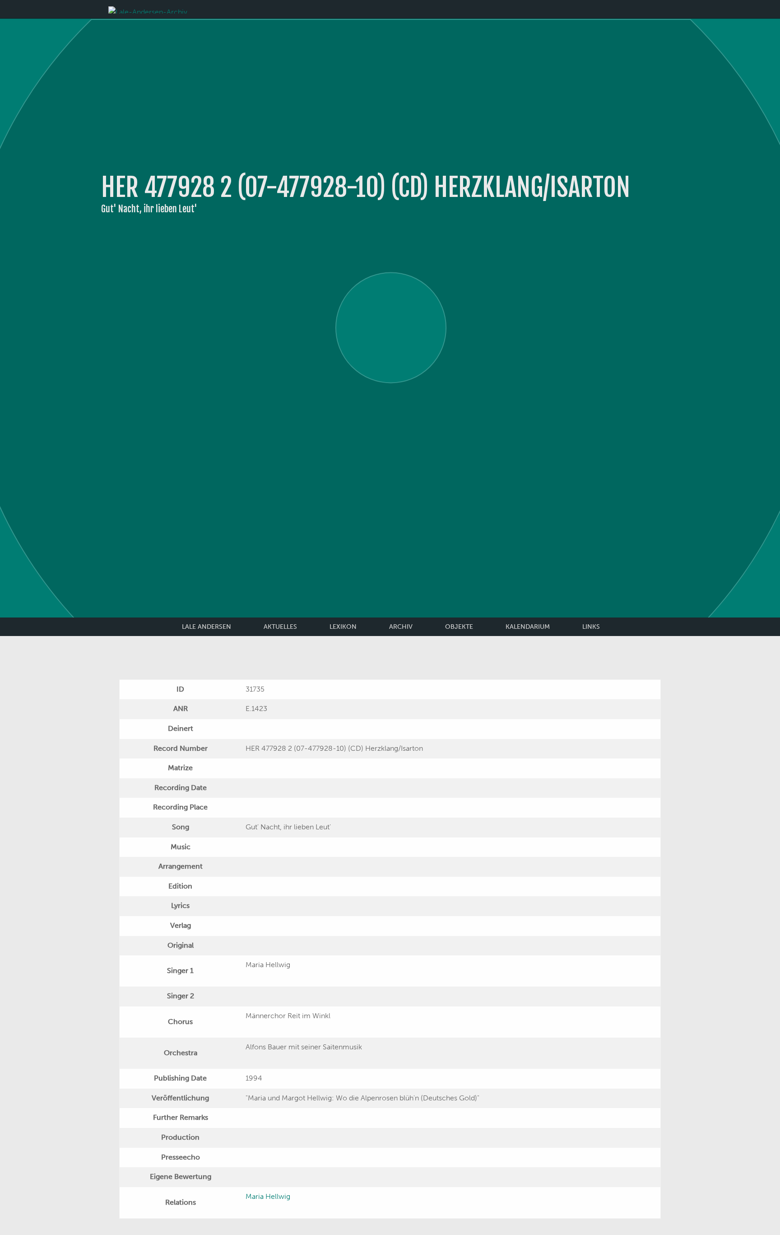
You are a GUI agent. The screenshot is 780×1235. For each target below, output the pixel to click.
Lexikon (343, 627)
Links (591, 627)
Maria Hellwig (268, 1196)
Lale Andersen (206, 627)
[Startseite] (147, 9)
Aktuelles (280, 627)
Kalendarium (528, 627)
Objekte (459, 627)
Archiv (401, 627)
